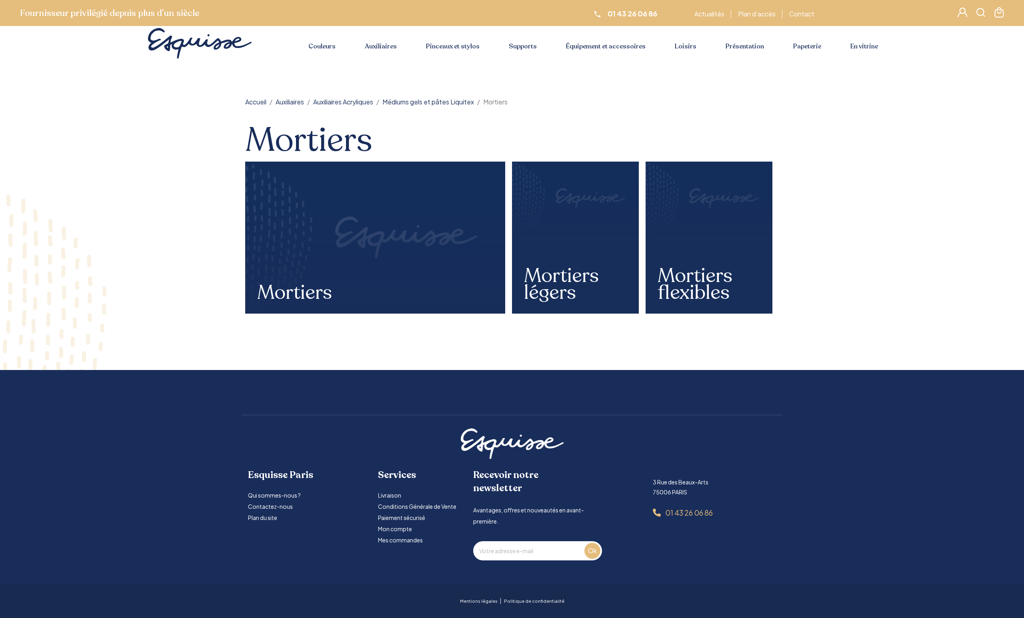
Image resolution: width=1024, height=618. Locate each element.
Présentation (745, 46)
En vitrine (864, 46)
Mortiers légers (561, 284)
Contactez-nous (270, 506)
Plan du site (262, 517)
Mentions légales (479, 601)
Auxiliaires (381, 46)
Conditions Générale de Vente (417, 506)
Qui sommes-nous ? (274, 495)
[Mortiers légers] (575, 199)
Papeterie (807, 46)
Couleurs (322, 46)
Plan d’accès (757, 14)
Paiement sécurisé (401, 517)
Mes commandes (400, 540)
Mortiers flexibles (695, 284)
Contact (801, 14)
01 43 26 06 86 (689, 512)
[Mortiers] (375, 237)
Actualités (709, 14)
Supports (523, 46)
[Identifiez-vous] (963, 14)
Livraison (389, 495)
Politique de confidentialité (534, 601)
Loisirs (685, 46)
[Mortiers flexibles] (709, 199)
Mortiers (294, 292)
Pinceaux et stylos (453, 46)
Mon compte (395, 528)
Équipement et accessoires (606, 46)
